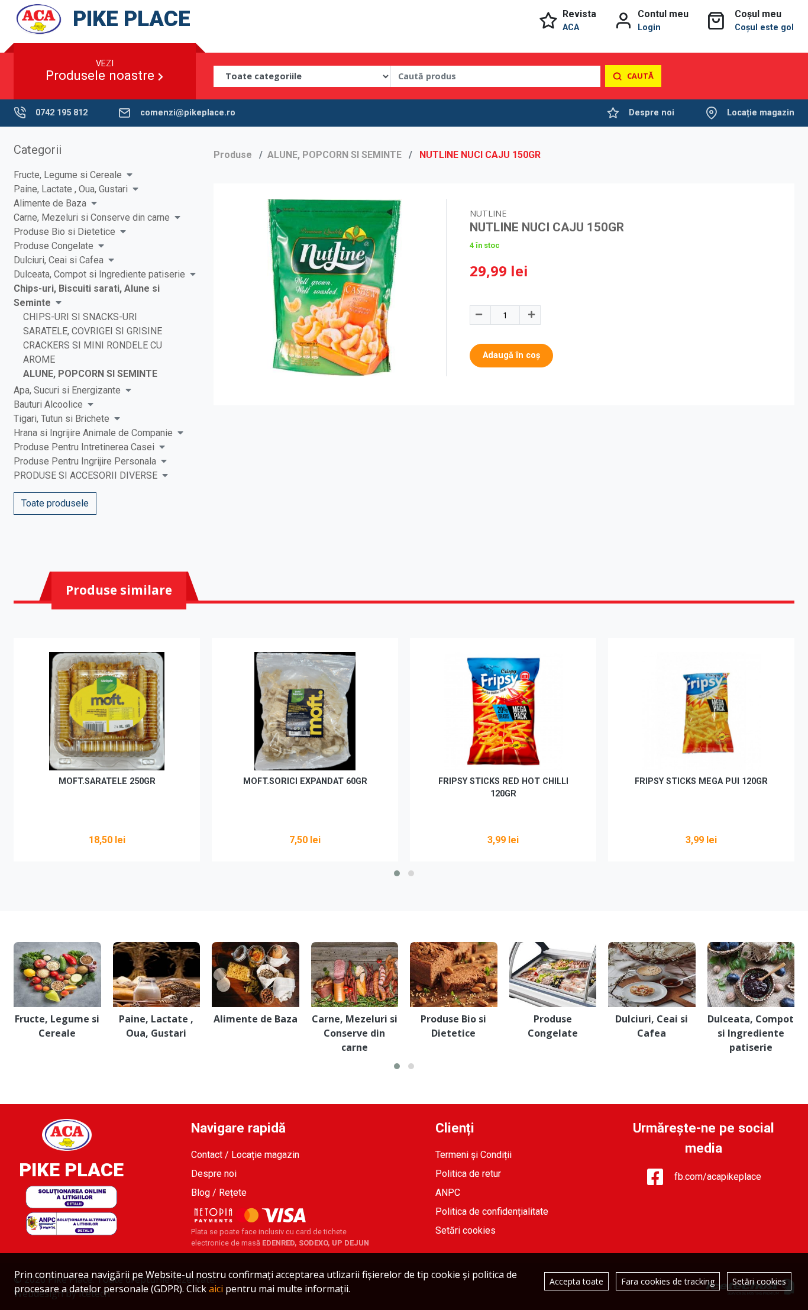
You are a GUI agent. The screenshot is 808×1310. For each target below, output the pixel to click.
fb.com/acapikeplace (717, 1176)
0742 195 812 (61, 113)
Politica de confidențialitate (491, 1211)
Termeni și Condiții (473, 1154)
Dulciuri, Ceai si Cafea (59, 260)
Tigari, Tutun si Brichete (61, 418)
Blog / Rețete (219, 1192)
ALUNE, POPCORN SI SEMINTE (90, 373)
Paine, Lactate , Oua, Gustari (71, 189)
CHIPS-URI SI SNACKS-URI (80, 316)
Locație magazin (760, 113)
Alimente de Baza (50, 203)
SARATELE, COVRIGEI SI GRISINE (92, 331)
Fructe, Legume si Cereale (68, 174)
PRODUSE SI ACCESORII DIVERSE (85, 475)
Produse (233, 154)
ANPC (447, 1192)
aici (216, 1288)
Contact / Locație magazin (245, 1154)
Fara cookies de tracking (668, 1281)
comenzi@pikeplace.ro (187, 113)
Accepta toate (576, 1281)
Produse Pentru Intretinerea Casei (84, 447)
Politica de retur (468, 1173)
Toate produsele (55, 503)
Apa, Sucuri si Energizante (67, 390)
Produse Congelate (53, 245)
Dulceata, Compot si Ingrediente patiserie (99, 274)
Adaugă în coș (511, 355)
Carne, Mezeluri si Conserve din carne (92, 217)
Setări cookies (465, 1230)
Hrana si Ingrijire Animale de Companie (93, 432)
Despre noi (651, 113)
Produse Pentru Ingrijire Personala (85, 461)
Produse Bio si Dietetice (64, 231)
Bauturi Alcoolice (48, 404)
